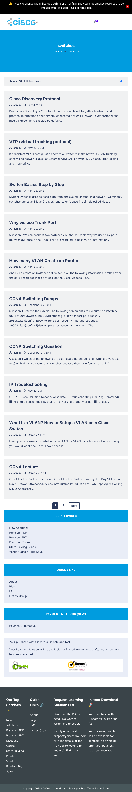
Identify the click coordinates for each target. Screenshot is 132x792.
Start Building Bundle (23, 547)
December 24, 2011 (39, 305)
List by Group (18, 596)
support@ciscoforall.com (70, 736)
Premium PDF (18, 532)
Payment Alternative (22, 625)
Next (74, 505)
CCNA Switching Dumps (33, 298)
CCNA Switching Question (35, 346)
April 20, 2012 (35, 228)
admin (17, 105)
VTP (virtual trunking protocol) (40, 141)
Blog (12, 586)
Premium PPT (18, 537)
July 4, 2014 (34, 105)
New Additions (18, 527)
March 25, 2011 (36, 473)
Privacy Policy (77, 788)
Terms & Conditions (98, 788)
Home (57, 51)
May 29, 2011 (35, 390)
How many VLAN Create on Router (44, 260)
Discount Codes (19, 542)
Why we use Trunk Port (32, 222)
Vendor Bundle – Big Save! (26, 551)
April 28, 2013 (36, 190)
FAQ (11, 591)
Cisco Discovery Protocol (34, 98)
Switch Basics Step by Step (36, 184)
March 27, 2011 (36, 435)
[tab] (117, 81)
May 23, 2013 (35, 147)
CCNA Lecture (23, 466)
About (13, 581)
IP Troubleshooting (28, 384)
